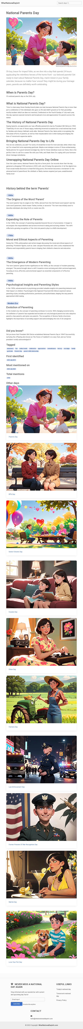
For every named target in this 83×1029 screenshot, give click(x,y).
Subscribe (16, 1004)
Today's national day (63, 989)
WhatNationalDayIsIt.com (48, 1025)
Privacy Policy (61, 1000)
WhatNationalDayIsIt (10, 3)
